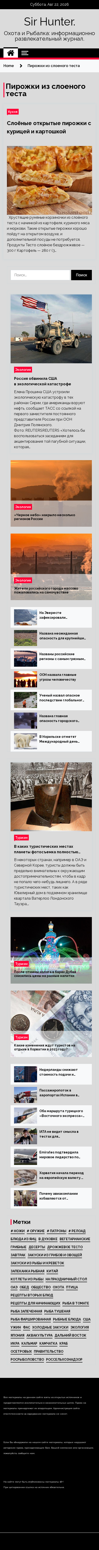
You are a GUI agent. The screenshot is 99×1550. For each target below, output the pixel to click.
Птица (72, 1287)
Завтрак (18, 1255)
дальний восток (70, 1335)
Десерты (37, 1247)
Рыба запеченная (26, 1311)
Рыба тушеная (57, 1311)
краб (63, 1343)
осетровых (21, 1351)
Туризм (21, 837)
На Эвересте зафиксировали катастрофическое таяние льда (62, 615)
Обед (24, 1287)
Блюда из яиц (23, 1239)
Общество (41, 1287)
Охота (58, 1287)
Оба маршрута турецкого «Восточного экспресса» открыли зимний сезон (61, 1113)
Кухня (12, 112)
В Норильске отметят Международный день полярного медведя (58, 739)
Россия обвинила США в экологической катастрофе (42, 381)
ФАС (26, 1327)
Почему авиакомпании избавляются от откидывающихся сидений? (58, 1196)
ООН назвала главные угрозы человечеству (57, 677)
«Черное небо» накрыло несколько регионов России (44, 517)
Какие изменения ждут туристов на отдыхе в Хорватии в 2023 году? (44, 1047)
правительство (48, 1351)
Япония (17, 1335)
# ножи (18, 1231)
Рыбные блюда (67, 1319)
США (86, 1319)
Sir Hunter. (49, 21)
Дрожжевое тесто (65, 1247)
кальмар (29, 1343)
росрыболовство (27, 1359)
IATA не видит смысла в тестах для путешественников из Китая (59, 1134)
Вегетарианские (75, 1239)
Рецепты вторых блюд (32, 1295)
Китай (52, 1271)
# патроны (56, 1231)
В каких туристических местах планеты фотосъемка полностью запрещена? (46, 849)
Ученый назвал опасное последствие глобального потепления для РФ (61, 698)
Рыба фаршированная (31, 1319)
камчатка (48, 1343)
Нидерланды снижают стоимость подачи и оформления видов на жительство (58, 1072)
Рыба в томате (75, 1303)
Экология (23, 370)
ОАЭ (14, 1287)
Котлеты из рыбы (27, 1279)
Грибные (18, 1247)
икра (15, 1343)
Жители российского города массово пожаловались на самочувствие (46, 590)
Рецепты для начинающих (35, 1303)
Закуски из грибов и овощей (55, 1255)
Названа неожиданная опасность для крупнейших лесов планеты (62, 636)
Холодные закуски (50, 1327)
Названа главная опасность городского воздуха (58, 718)
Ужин (16, 1327)
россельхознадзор (64, 1359)
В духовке (48, 1239)
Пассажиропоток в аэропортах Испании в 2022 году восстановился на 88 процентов (60, 1093)
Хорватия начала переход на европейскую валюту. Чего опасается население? (61, 1175)
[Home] (10, 53)
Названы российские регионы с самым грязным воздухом (61, 656)
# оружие (36, 1231)
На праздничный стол (66, 1279)
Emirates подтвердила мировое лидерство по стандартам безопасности (62, 1155)
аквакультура (39, 1335)
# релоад (77, 1231)
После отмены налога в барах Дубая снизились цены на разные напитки (45, 974)
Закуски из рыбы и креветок (37, 1263)
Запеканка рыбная (27, 1271)
